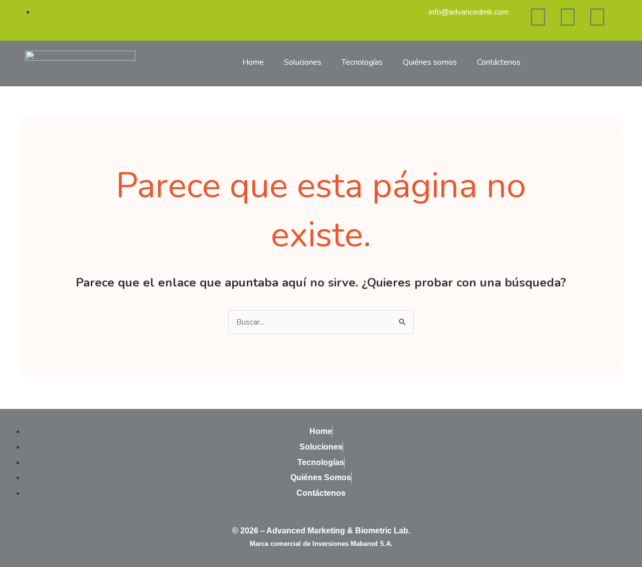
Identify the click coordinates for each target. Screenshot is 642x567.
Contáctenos (499, 62)
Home (253, 62)
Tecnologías (362, 62)
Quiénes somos (430, 62)
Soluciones (303, 62)
